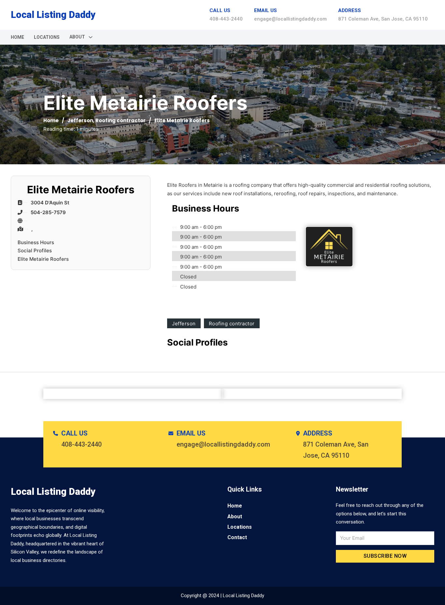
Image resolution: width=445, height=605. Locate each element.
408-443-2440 (226, 19)
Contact (237, 537)
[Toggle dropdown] (90, 37)
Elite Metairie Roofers (43, 259)
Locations (47, 37)
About (234, 516)
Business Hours (36, 242)
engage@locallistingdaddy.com (290, 19)
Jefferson (80, 120)
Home (17, 37)
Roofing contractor (120, 120)
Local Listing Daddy (53, 14)
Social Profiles (35, 250)
